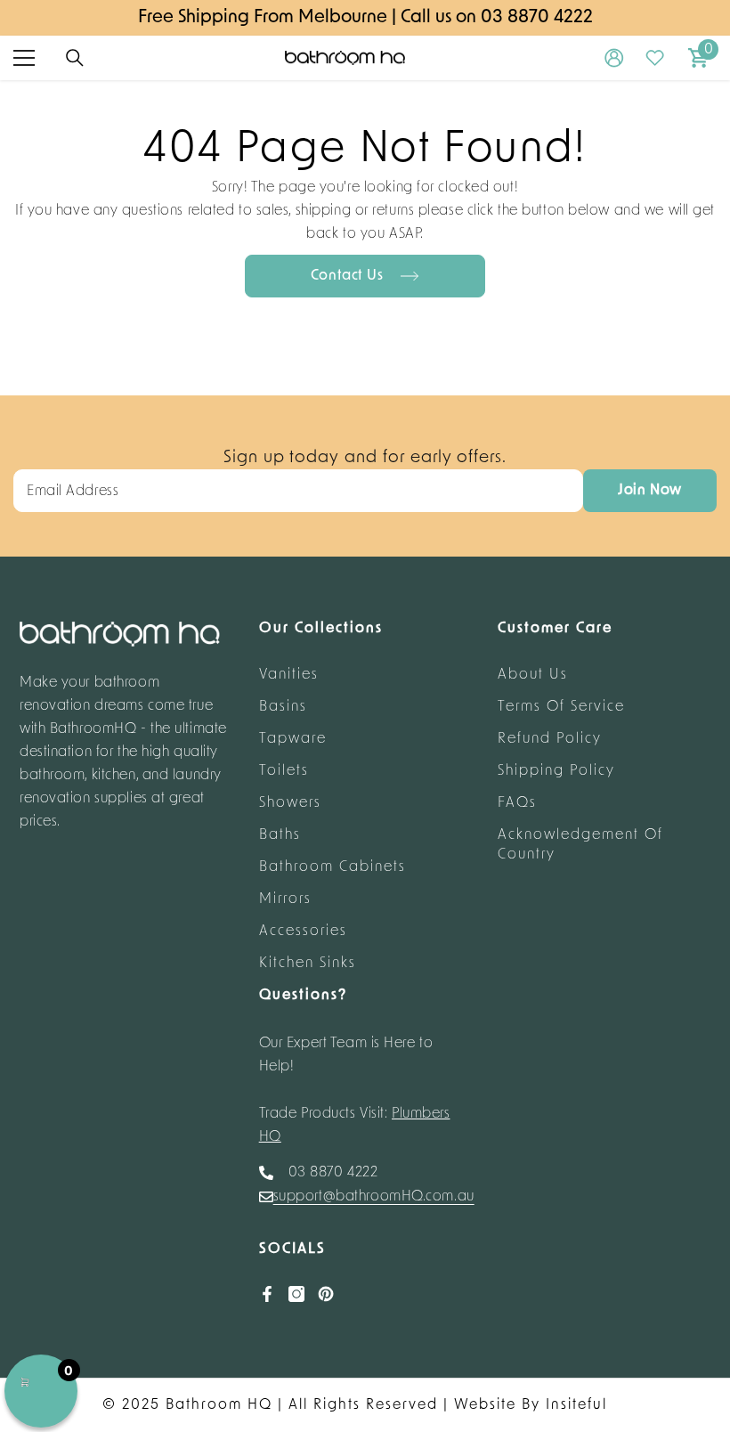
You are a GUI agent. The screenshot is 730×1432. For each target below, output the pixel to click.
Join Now (649, 491)
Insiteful (576, 1405)
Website (485, 1405)
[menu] (24, 58)
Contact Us (349, 276)
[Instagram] (296, 1294)
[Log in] (614, 58)
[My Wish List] (655, 58)
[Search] (74, 58)
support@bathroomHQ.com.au (373, 1197)
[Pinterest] (326, 1294)
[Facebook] (267, 1294)
